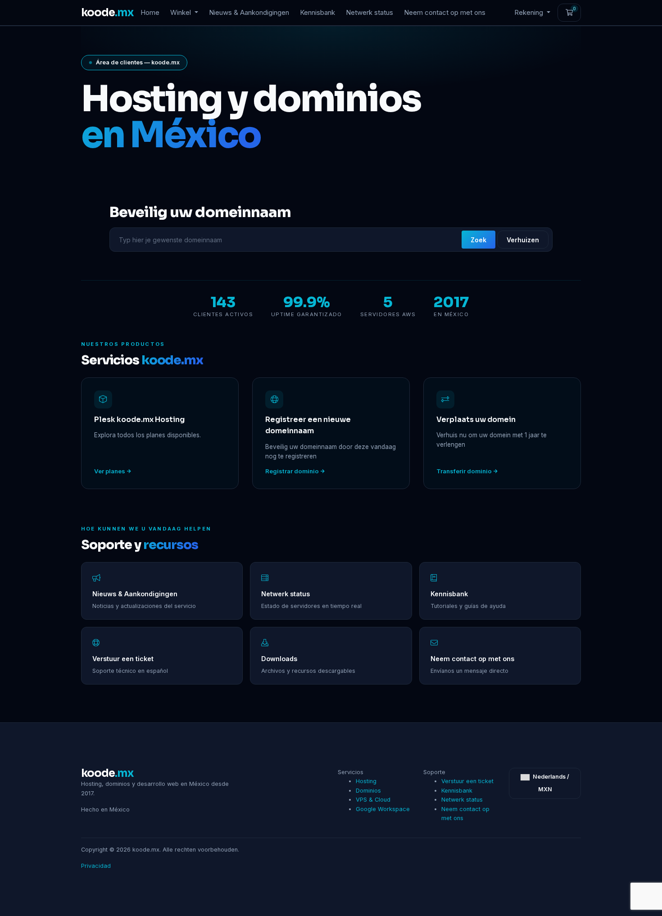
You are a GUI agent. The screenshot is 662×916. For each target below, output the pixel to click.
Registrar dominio (292, 471)
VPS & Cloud (373, 799)
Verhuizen (523, 240)
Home (150, 12)
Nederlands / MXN (550, 783)
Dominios (368, 790)
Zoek (478, 240)
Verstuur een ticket (467, 781)
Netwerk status (369, 12)
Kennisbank (317, 12)
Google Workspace (383, 809)
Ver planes (109, 471)
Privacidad (96, 865)
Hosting (366, 781)
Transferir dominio (464, 471)
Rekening (529, 12)
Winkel (181, 12)
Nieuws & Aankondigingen (249, 12)
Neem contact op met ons (444, 12)
